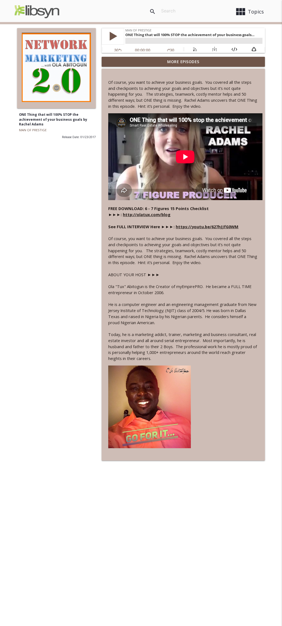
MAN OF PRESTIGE (33, 130)
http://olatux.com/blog (146, 214)
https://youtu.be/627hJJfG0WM (207, 226)
